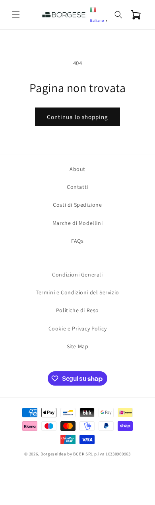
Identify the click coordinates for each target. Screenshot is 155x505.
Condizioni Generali (77, 274)
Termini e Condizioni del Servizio (77, 292)
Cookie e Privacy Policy (77, 328)
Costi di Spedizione (77, 204)
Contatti (77, 186)
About (77, 169)
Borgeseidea (53, 454)
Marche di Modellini (77, 223)
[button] (16, 14)
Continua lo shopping (77, 117)
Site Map (78, 346)
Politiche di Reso (77, 310)
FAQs (77, 240)
